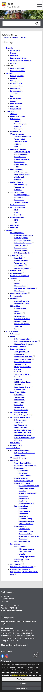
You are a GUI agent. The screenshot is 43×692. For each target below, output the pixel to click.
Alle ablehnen (21, 684)
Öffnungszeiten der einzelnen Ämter (14, 645)
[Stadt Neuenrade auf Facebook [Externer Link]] (2, 657)
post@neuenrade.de (14, 611)
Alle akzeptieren (21, 688)
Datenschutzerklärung (19, 675)
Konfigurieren (21, 679)
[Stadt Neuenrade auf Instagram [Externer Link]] (6, 657)
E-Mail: (3, 611)
